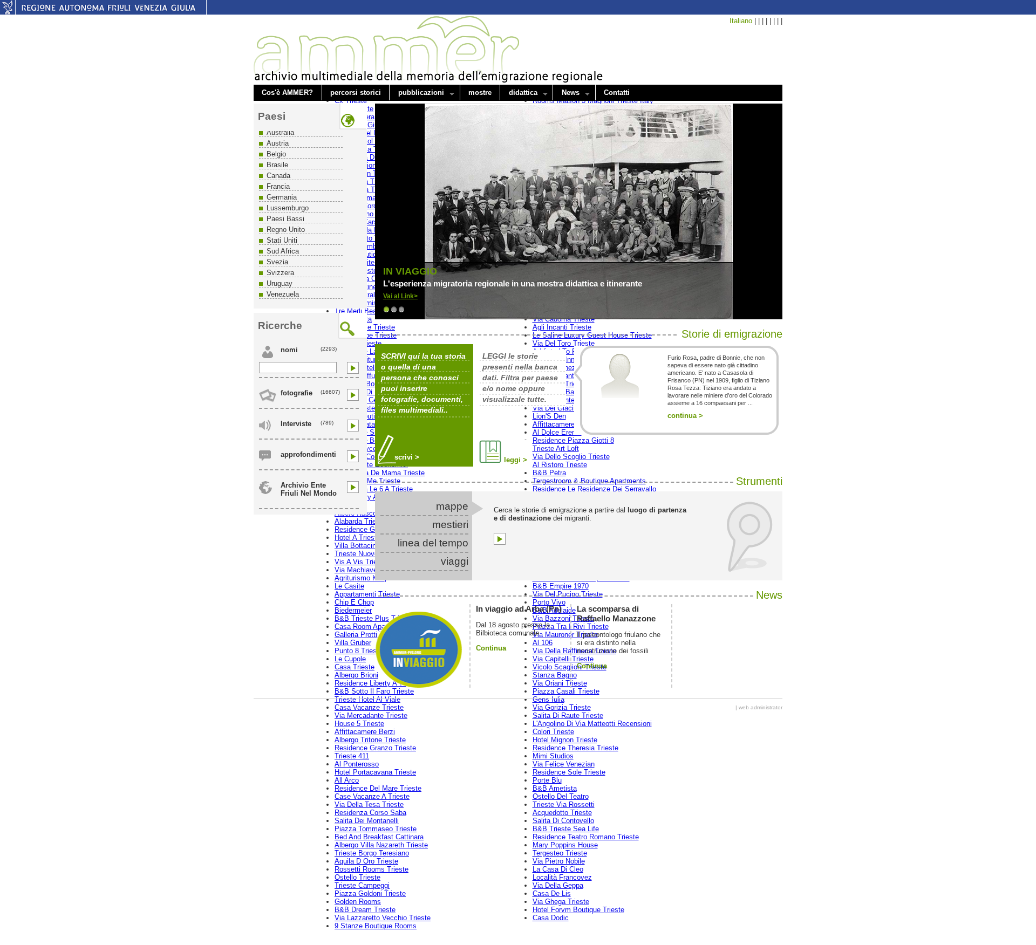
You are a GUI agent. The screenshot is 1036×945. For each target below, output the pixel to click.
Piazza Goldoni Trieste (370, 893)
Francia (278, 186)
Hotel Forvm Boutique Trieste (578, 910)
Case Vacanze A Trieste (372, 796)
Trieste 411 (352, 756)
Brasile (277, 165)
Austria (278, 143)
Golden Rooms (358, 902)
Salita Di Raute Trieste (568, 715)
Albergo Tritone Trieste (370, 740)
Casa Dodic (551, 918)
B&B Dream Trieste (365, 910)
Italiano (741, 21)
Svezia (277, 262)
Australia (280, 132)
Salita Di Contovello (563, 821)
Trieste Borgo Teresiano (372, 853)
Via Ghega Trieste (561, 902)
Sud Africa (283, 251)
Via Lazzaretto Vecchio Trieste (383, 918)
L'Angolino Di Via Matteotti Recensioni (592, 724)
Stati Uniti (282, 240)
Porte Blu (547, 780)
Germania (282, 197)
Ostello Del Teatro (561, 796)
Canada (278, 176)
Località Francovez (562, 877)
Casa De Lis (552, 893)
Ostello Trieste (357, 877)
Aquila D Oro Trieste (366, 861)
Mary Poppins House (565, 845)
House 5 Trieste (359, 724)
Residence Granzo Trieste (375, 748)
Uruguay (279, 283)
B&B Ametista (555, 788)
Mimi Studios (553, 756)
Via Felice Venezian (564, 764)
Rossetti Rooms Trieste (371, 869)
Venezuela (283, 294)
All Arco (347, 780)
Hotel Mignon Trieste (565, 740)
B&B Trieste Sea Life (566, 829)
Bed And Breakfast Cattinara (379, 837)
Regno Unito (286, 229)
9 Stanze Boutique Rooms (376, 926)
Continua (491, 648)
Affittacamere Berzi (365, 732)
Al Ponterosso (357, 764)
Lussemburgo (288, 208)
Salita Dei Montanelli (367, 821)
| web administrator (758, 707)
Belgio (276, 154)
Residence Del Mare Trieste (378, 788)
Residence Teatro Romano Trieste (586, 837)
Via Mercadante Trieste (371, 715)
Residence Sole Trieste (569, 772)
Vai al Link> (400, 296)
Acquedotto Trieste (562, 813)
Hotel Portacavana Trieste (375, 772)
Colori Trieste (553, 732)
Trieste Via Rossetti (564, 804)
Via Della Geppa (558, 885)
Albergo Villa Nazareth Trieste (381, 845)
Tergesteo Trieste (560, 853)
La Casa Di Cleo (558, 869)
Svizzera (280, 273)
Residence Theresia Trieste (575, 748)
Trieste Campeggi (362, 885)
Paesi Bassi (285, 219)
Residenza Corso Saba (370, 813)
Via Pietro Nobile (559, 861)
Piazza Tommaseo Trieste (376, 829)
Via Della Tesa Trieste (369, 804)
